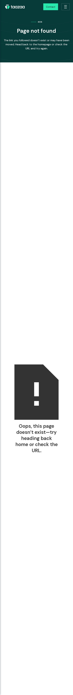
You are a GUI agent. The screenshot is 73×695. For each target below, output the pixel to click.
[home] (14, 7)
